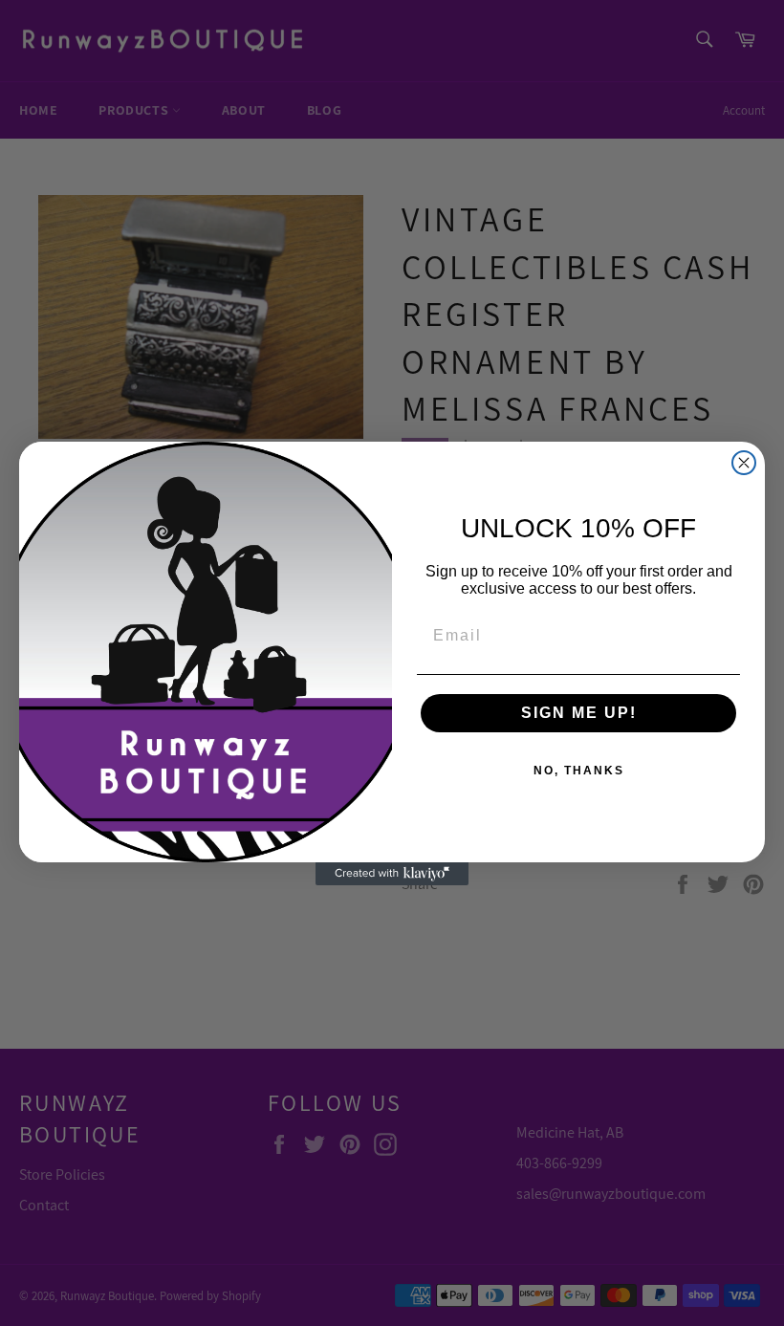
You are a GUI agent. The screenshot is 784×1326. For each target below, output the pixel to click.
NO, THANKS (579, 770)
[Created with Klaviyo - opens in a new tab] (392, 873)
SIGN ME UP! (579, 713)
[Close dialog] (743, 462)
